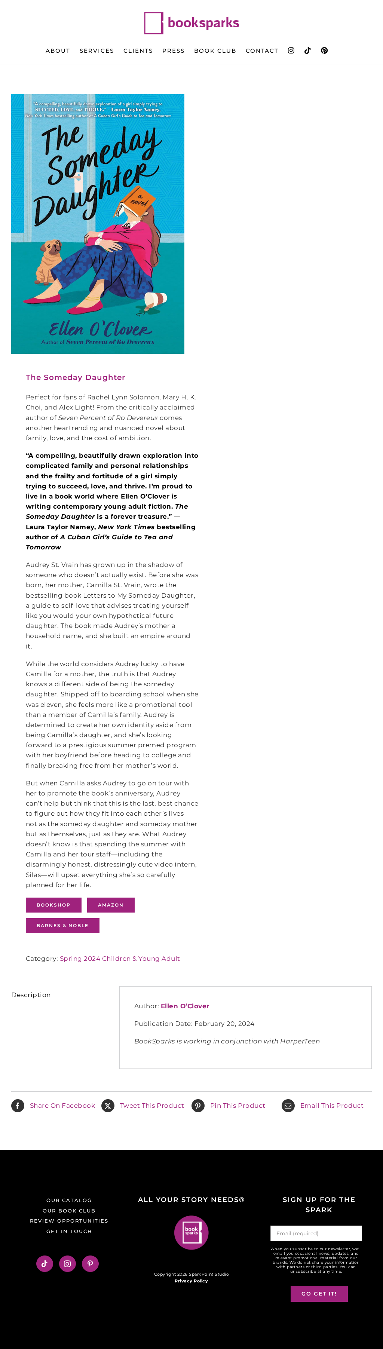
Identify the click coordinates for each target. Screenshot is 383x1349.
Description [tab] (31, 995)
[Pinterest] (90, 1264)
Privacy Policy (191, 1281)
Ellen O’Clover (185, 1006)
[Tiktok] (44, 1264)
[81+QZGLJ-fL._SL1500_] (97, 224)
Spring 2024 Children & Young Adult (120, 958)
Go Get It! (319, 1293)
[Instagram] (67, 1264)
